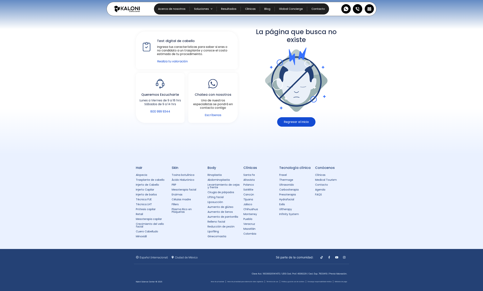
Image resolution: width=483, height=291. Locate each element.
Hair (139, 167)
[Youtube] (336, 257)
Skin (175, 167)
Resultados (228, 9)
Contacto (318, 9)
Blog (267, 9)
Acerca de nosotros (171, 9)
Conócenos (325, 167)
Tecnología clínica (295, 167)
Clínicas (250, 167)
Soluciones (201, 9)
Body (212, 167)
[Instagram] (344, 257)
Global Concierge (291, 9)
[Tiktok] (321, 257)
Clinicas (250, 9)
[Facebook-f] (329, 257)
